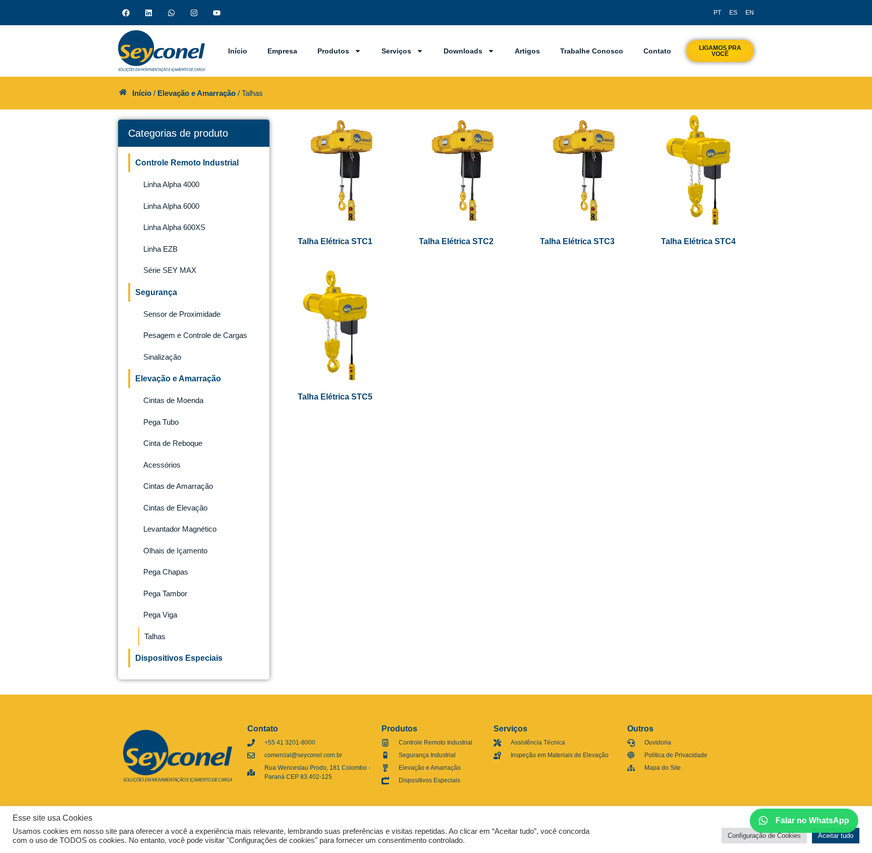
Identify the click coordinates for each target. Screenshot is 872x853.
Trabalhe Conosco (591, 51)
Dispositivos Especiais (179, 658)
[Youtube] (216, 12)
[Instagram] (193, 12)
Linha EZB (160, 249)
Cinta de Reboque (172, 443)
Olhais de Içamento (175, 550)
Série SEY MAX (169, 270)
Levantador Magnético (179, 529)
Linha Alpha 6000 (171, 206)
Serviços (396, 51)
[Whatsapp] (171, 12)
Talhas (155, 636)
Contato (657, 51)
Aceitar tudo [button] (835, 835)
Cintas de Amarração (178, 486)
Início (237, 51)
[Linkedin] (148, 12)
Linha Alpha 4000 (171, 184)
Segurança (156, 292)
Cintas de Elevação (175, 507)
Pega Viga (160, 614)
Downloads (463, 51)
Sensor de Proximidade (182, 314)
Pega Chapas (165, 571)
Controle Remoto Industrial (187, 162)
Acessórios (162, 465)
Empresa (282, 51)
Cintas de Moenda (173, 400)
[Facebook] (125, 12)
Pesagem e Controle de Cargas (195, 335)
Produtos (333, 51)
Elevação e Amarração (196, 93)
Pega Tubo (161, 422)
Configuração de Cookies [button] (764, 835)
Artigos (527, 51)
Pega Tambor (165, 593)
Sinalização (162, 357)
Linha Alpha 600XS (174, 227)
